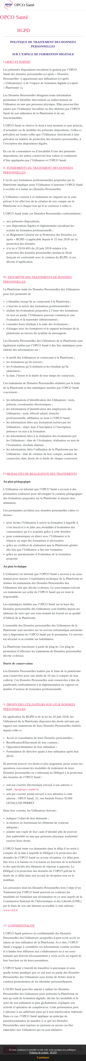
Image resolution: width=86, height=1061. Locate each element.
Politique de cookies (39, 1052)
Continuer (43, 1057)
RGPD (53, 1052)
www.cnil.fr (10, 910)
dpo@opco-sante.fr (26, 789)
